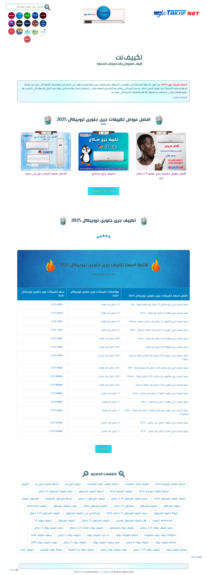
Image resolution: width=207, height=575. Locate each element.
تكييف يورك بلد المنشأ (81, 550)
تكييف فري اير (73, 484)
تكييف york (27, 550)
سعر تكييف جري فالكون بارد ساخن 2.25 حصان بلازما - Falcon (157, 376)
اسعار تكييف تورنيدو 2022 (154, 491)
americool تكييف (162, 521)
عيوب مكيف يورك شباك (113, 550)
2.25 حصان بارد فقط (109, 339)
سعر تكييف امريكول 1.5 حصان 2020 (126, 513)
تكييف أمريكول (148, 506)
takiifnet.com (79, 572)
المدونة (103, 448)
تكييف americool (37, 506)
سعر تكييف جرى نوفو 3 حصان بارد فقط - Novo (164, 402)
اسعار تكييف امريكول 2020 (169, 499)
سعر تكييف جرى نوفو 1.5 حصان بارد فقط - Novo (164, 313)
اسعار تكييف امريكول (91, 491)
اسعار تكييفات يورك (126, 535)
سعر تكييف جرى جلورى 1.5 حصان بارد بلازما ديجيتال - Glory (159, 330)
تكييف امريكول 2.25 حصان (44, 513)
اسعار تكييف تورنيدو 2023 (170, 484)
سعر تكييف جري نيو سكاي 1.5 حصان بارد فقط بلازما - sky (159, 305)
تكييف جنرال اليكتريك (137, 484)
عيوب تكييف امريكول (65, 506)
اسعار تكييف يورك (176, 550)
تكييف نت (104, 572)
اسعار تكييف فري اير (47, 484)
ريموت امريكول (171, 506)
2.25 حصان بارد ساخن (109, 356)
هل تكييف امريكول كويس (131, 521)
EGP (56, 305)
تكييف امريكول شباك (95, 506)
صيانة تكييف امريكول (166, 513)
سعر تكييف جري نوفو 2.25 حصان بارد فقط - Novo (163, 339)
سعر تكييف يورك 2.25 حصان (156, 528)
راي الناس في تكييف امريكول (83, 513)
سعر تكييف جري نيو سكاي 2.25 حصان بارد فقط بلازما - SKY (158, 368)
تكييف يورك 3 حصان (75, 542)
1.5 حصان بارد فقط (110, 305)
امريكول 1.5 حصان (124, 506)
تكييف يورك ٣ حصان (137, 542)
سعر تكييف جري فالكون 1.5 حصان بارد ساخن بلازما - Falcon (158, 322)
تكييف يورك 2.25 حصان (146, 550)
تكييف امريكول (66, 521)
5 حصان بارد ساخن (110, 431)
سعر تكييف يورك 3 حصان (48, 528)
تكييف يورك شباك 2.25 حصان (86, 528)
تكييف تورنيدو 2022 (120, 491)
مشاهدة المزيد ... (179, 98)
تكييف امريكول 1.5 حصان (95, 521)
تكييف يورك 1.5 (43, 521)
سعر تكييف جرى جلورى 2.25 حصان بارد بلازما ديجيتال (162, 385)
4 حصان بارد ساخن (110, 423)
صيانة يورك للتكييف (51, 550)
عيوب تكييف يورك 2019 (44, 542)
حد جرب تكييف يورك (98, 535)
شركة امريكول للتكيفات (58, 499)
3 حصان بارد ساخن (110, 393)
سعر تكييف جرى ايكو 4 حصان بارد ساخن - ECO (164, 423)
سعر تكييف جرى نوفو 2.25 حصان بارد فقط (167, 347)
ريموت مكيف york (41, 535)
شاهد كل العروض (103, 190)
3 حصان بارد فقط (111, 402)
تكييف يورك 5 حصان (69, 535)
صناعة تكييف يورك (165, 542)
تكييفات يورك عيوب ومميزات (160, 535)
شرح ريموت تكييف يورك (106, 542)
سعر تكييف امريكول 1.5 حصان (55, 491)
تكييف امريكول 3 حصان (91, 499)
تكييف (25, 484)
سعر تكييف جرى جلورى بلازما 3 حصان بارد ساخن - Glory (160, 393)
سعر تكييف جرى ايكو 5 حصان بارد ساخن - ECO (164, 431)
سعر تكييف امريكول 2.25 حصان (129, 499)
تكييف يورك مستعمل (121, 528)
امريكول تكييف (30, 499)
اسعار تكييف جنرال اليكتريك (103, 484)
